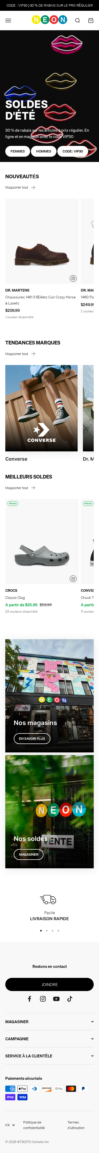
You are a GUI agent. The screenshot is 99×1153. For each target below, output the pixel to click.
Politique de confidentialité (34, 1125)
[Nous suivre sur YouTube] (56, 998)
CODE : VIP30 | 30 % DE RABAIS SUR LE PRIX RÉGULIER (50, 5)
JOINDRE (49, 984)
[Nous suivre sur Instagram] (42, 998)
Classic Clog (15, 597)
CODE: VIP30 (73, 151)
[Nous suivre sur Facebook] (29, 998)
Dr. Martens (17, 290)
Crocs (11, 590)
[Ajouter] (73, 278)
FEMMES (18, 151)
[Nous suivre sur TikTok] (69, 998)
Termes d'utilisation (76, 1125)
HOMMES (43, 151)
